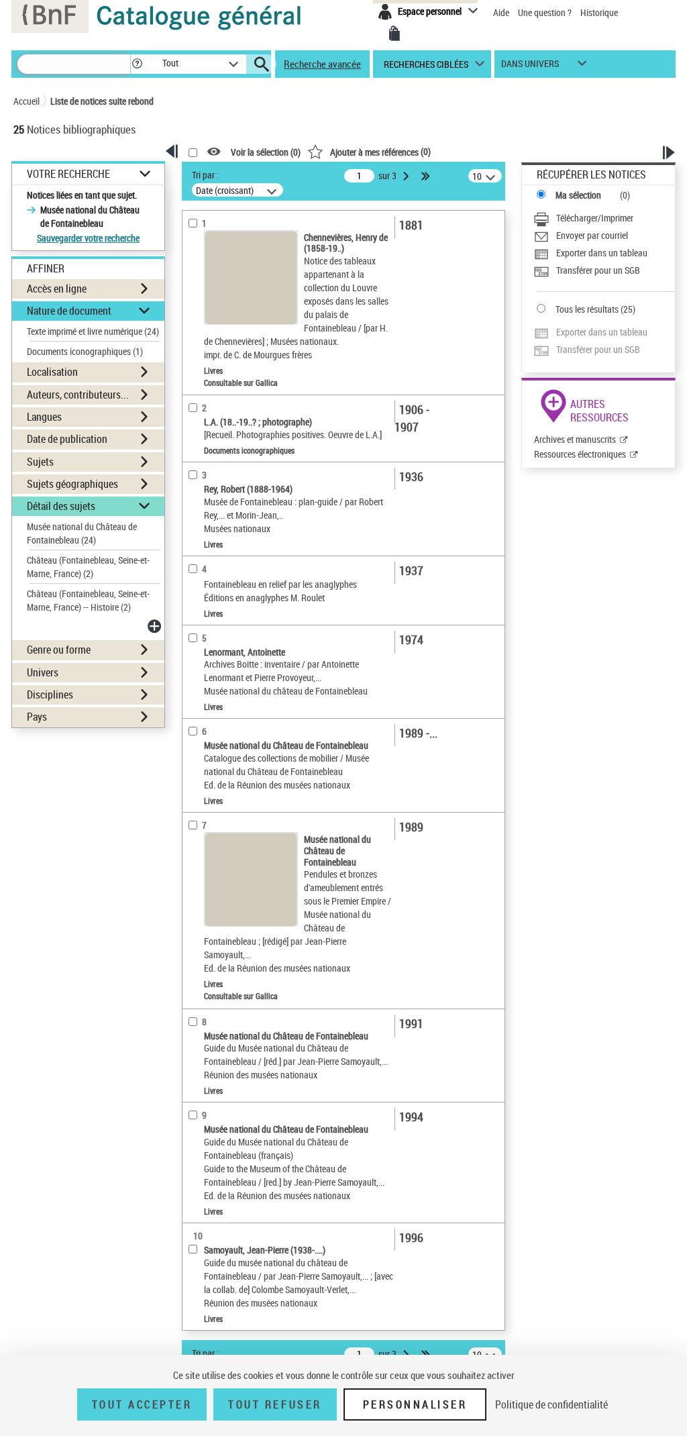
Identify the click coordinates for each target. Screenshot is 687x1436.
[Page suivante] (407, 176)
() (380, 151)
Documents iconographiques (85, 351)
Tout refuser (274, 1404)
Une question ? (546, 12)
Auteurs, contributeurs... (78, 394)
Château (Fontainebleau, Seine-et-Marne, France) (88, 567)
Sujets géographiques (72, 483)
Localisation (52, 371)
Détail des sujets (61, 506)
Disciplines (50, 694)
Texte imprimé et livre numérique (93, 331)
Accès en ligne (57, 288)
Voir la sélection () (266, 152)
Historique (599, 12)
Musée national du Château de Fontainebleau (82, 533)
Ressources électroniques (580, 454)
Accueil (26, 101)
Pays (37, 716)
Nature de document (69, 310)
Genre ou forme (59, 649)
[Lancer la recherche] (262, 64)
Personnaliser (415, 1404)
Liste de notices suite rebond (102, 101)
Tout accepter (142, 1404)
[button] (137, 64)
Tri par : (205, 174)
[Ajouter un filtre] (156, 626)
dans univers (530, 67)
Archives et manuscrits (575, 439)
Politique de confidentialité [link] (551, 1404)
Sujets (40, 461)
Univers (42, 672)
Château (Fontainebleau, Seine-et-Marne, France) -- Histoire (88, 600)
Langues (44, 416)
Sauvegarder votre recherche (88, 238)
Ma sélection (578, 195)
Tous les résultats (587, 309)
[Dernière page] (426, 176)
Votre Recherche (68, 174)
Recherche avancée (322, 63)
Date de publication (67, 438)
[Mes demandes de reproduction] (394, 33)
